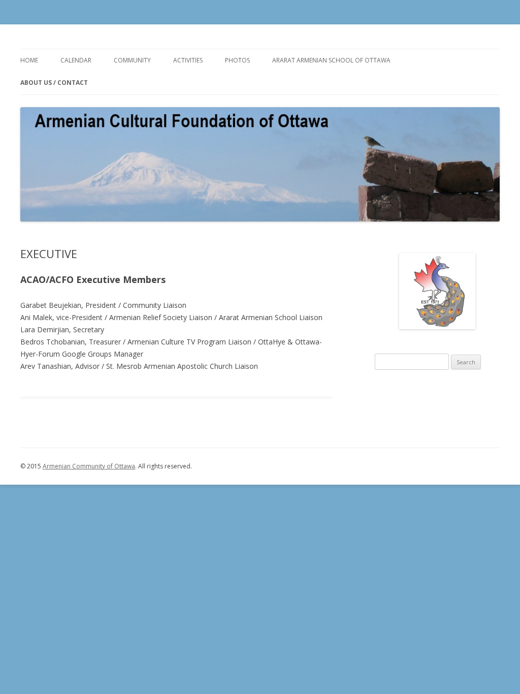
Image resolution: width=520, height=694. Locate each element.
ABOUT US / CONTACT (54, 82)
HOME (29, 60)
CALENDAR (75, 60)
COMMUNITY (132, 60)
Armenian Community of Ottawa (89, 466)
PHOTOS (237, 60)
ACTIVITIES (188, 60)
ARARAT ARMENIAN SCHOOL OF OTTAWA (331, 60)
